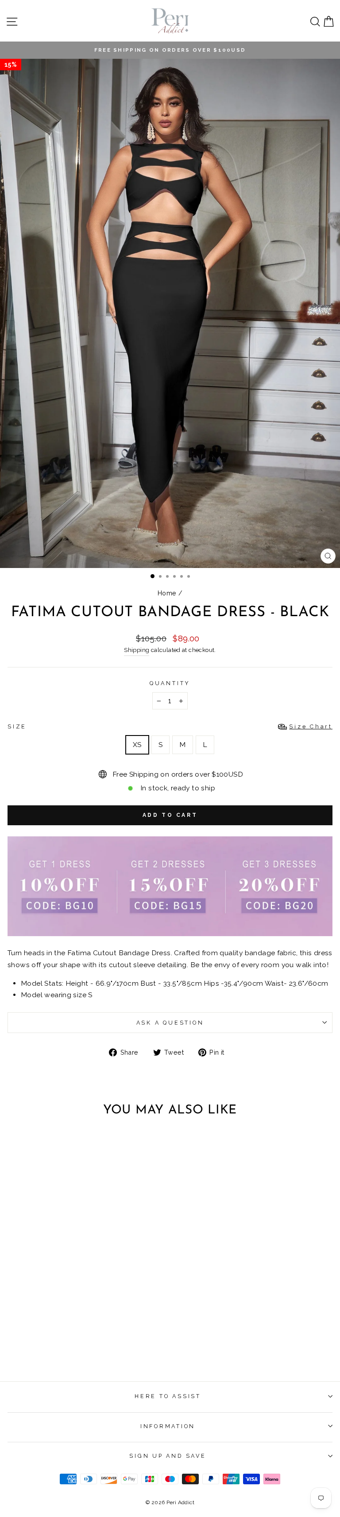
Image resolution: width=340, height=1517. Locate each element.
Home (167, 593)
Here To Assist (168, 1396)
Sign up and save (167, 1455)
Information (167, 1426)
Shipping (136, 650)
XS (137, 744)
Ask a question (170, 1022)
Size (170, 726)
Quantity (170, 683)
